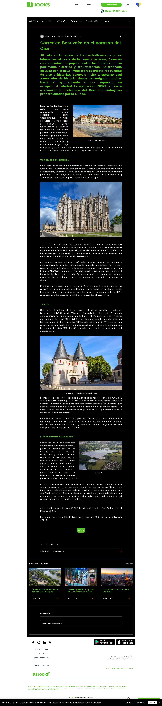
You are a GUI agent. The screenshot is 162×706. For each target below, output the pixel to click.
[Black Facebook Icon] (33, 642)
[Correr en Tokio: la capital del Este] (117, 577)
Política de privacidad (94, 702)
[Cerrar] (159, 702)
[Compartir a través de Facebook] (41, 544)
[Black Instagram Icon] (38, 642)
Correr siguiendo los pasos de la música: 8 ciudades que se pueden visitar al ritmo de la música (81, 590)
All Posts (33, 21)
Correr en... (47, 21)
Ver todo (129, 563)
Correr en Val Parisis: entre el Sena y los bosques (45, 590)
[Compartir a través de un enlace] (57, 544)
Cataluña (61, 21)
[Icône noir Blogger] (50, 642)
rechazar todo (139, 702)
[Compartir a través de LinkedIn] (52, 544)
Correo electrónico (130, 658)
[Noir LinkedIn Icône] (44, 642)
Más (105, 21)
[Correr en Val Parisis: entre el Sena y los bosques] (45, 577)
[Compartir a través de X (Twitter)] (47, 544)
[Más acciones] (120, 36)
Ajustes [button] (128, 702)
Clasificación (92, 21)
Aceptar (152, 702)
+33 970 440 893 (119, 658)
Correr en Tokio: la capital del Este (116, 590)
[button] (111, 5)
